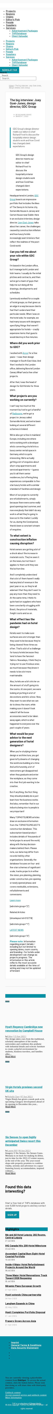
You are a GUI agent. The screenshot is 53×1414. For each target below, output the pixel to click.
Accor (25, 353)
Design (7, 1001)
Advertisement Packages (25, 31)
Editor (10, 1036)
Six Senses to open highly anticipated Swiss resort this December (23, 1141)
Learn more (15, 900)
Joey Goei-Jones (26, 222)
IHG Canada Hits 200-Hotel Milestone (25, 1245)
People (10, 22)
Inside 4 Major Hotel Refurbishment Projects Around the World (24, 1266)
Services (11, 28)
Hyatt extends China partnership (23, 1294)
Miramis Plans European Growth (23, 1286)
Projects (11, 11)
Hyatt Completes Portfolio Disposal (25, 1312)
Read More (10, 1056)
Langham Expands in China (19, 1303)
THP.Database (19, 33)
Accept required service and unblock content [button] (26, 1395)
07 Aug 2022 (26, 1097)
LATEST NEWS (17, 930)
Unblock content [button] (13, 1392)
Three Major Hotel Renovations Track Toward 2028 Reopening (26, 1277)
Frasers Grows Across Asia (20, 1321)
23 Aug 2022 (20, 1036)
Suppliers (11, 25)
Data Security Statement (25, 1348)
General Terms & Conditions (26, 1345)
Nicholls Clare (13, 1097)
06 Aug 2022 (24, 1151)
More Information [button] (13, 1397)
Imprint (15, 1342)
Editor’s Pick (13, 19)
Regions (10, 43)
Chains (9, 16)
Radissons (17, 413)
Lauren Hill (12, 1151)
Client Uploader (20, 36)
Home (11, 86)
